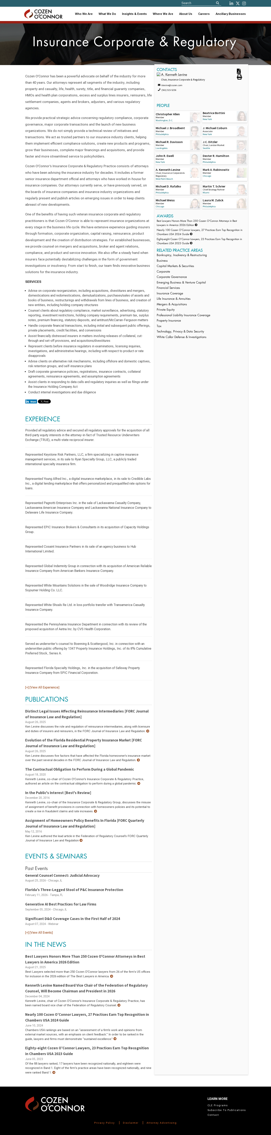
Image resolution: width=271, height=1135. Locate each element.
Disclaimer (130, 1123)
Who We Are (84, 14)
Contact (213, 1115)
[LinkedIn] (231, 3)
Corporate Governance (172, 277)
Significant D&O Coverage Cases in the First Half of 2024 (72, 918)
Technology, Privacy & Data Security (180, 331)
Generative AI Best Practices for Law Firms (60, 904)
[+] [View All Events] (39, 932)
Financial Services (168, 288)
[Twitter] (238, 3)
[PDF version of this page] (239, 72)
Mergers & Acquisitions (172, 304)
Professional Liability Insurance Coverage (183, 315)
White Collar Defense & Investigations (181, 337)
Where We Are (163, 14)
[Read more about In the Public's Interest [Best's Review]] (95, 811)
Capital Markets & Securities (175, 266)
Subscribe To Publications (227, 1110)
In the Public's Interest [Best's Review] (58, 792)
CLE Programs (218, 1105)
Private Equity (166, 309)
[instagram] (244, 3)
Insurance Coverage (170, 293)
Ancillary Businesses (231, 14)
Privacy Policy (104, 1123)
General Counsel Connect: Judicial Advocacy (62, 875)
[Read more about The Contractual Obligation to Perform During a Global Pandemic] (138, 783)
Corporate (163, 271)
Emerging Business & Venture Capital (181, 282)
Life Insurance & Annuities (173, 299)
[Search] (218, 3)
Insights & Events (134, 14)
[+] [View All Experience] (42, 687)
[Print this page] (239, 78)
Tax (159, 326)
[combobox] (134, 14)
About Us (185, 14)
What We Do (107, 14)
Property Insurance (169, 320)
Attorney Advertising (162, 1123)
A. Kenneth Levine (174, 75)
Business (162, 260)
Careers (204, 14)
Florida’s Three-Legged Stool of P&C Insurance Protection (74, 889)
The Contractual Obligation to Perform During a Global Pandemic (79, 769)
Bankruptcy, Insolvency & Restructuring (182, 255)
